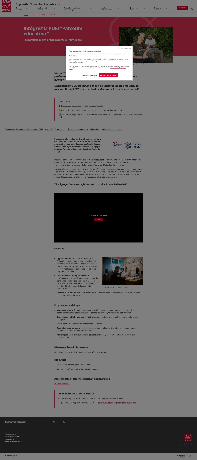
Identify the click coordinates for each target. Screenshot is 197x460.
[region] (99, 63)
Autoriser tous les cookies (108, 75)
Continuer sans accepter (124, 48)
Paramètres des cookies (89, 75)
